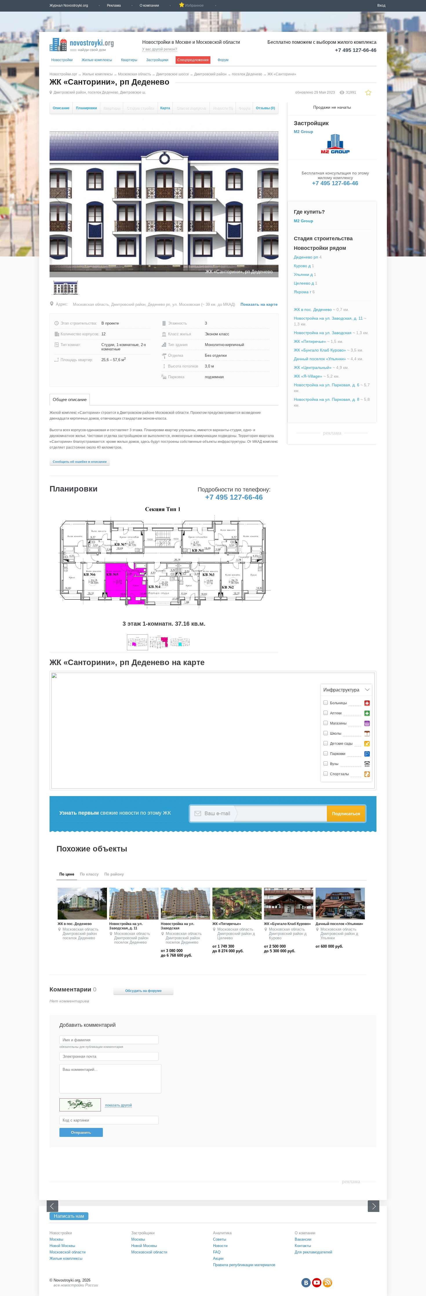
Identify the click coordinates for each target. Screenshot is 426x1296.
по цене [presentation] (66, 874)
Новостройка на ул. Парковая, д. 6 (326, 385)
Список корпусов (191, 108)
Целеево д (304, 283)
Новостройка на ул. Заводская (323, 332)
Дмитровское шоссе (172, 74)
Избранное (194, 5)
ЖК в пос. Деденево (313, 309)
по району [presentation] (114, 874)
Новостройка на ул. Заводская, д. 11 (328, 318)
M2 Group (303, 131)
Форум (223, 60)
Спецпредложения (193, 60)
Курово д (302, 265)
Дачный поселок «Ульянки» (320, 358)
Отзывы (265, 108)
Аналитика (222, 1233)
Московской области (67, 1252)
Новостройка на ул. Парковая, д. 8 (326, 399)
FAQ (217, 1252)
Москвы (56, 1239)
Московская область (134, 74)
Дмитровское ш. (133, 92)
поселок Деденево (247, 74)
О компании (149, 5)
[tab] (70, 400)
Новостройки (62, 60)
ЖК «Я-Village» (308, 376)
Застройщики (157, 60)
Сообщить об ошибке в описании (80, 461)
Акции (218, 1258)
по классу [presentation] (89, 874)
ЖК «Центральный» (313, 367)
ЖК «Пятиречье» (310, 341)
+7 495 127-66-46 (355, 50)
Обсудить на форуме (143, 991)
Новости (223, 108)
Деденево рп (306, 257)
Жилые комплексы (97, 60)
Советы (219, 1239)
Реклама (114, 5)
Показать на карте (259, 304)
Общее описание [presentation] (70, 399)
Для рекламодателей (313, 1252)
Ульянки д (303, 274)
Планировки (86, 108)
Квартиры (129, 60)
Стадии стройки (140, 108)
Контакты (303, 1246)
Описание (61, 108)
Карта (165, 108)
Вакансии (303, 1239)
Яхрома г (302, 292)
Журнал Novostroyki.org (69, 5)
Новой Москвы (62, 1246)
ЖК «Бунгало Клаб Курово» (320, 350)
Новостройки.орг (63, 74)
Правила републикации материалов (244, 1265)
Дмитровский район (210, 74)
